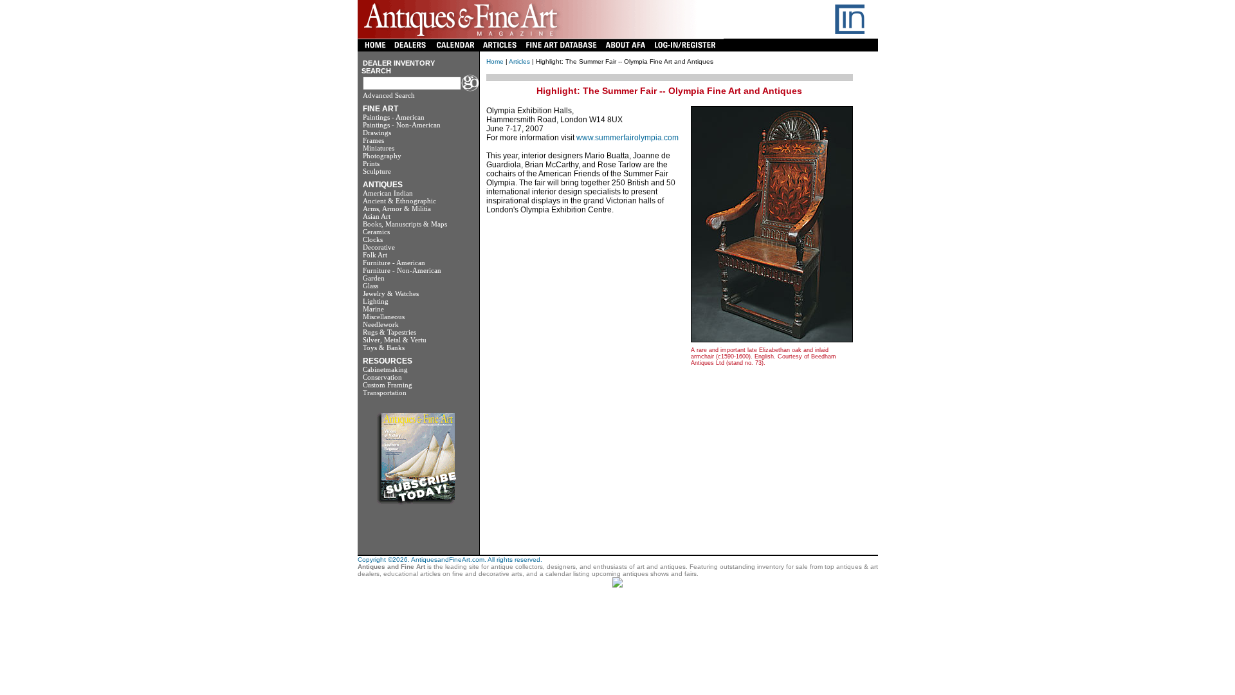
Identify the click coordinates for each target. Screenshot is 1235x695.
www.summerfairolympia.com (627, 137)
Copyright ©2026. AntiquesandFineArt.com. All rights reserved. (450, 559)
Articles (519, 61)
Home (495, 61)
